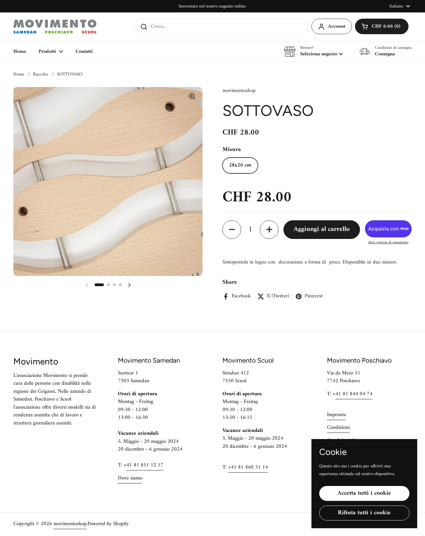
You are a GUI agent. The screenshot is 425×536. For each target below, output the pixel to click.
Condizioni (338, 427)
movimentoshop (70, 524)
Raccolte (40, 74)
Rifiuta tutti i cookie (364, 513)
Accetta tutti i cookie (364, 493)
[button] (382, 26)
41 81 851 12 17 (144, 465)
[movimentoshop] (54, 27)
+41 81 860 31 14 (248, 467)
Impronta (336, 414)
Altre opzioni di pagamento (388, 242)
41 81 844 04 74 (353, 394)
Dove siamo (130, 478)
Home (18, 74)
